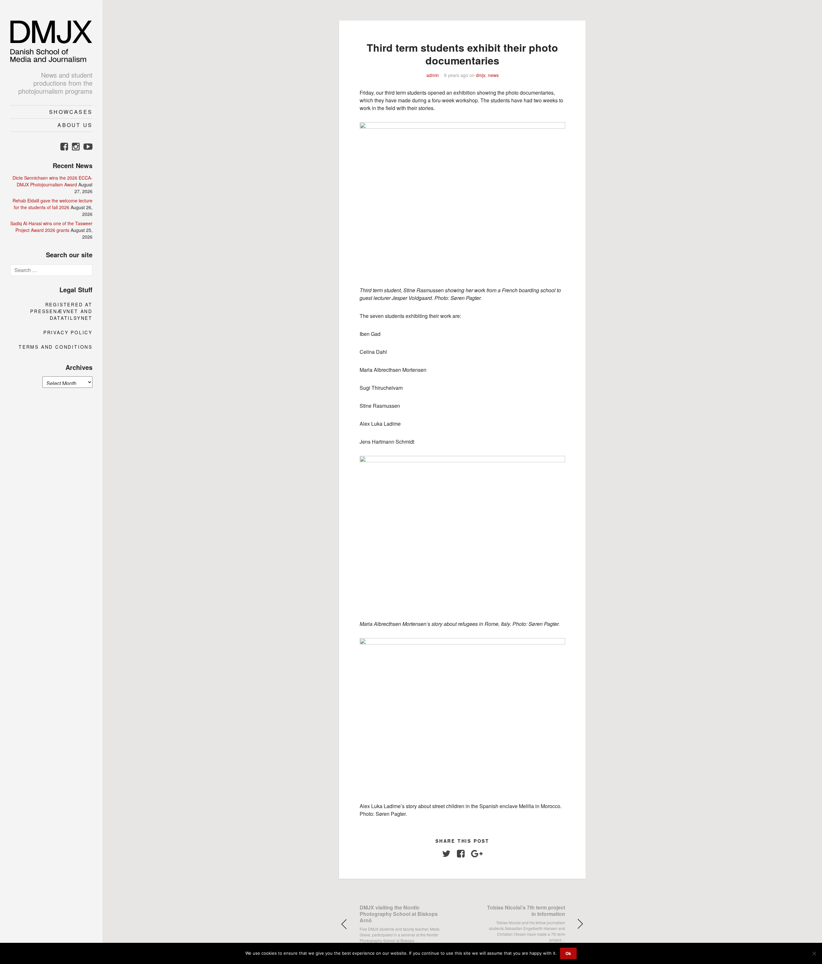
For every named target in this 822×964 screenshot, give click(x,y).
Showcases (70, 111)
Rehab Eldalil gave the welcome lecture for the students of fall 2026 (52, 203)
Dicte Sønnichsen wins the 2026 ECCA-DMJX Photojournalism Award (52, 181)
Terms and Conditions (55, 347)
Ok (568, 953)
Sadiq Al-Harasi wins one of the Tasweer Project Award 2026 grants (51, 226)
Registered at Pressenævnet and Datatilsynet (61, 311)
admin (432, 75)
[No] (814, 953)
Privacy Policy (67, 332)
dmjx (480, 75)
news (493, 75)
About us (74, 125)
